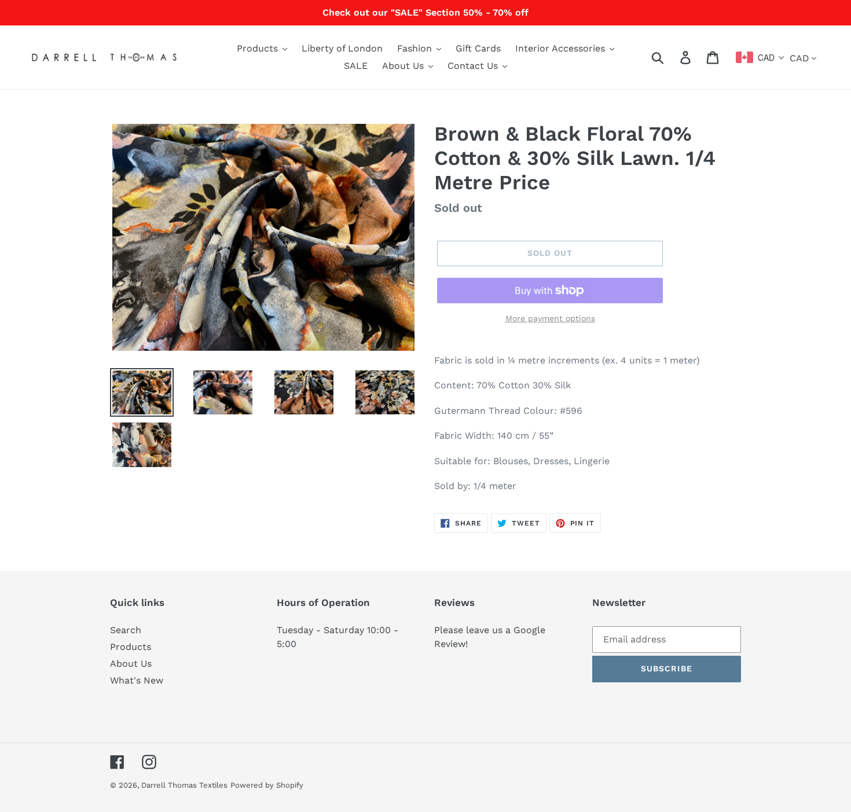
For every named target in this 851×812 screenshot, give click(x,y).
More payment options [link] (550, 318)
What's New (136, 680)
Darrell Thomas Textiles (184, 785)
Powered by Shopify (266, 785)
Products (130, 646)
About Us (131, 663)
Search (125, 629)
